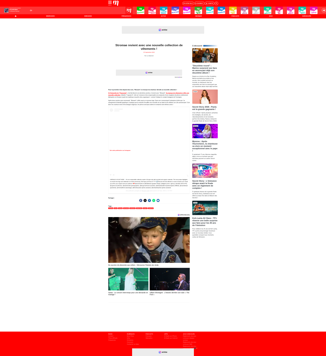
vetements (132, 208)
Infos (128, 338)
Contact (110, 336)
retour (115, 208)
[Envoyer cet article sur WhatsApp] (153, 201)
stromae (111, 208)
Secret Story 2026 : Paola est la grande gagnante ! (204, 108)
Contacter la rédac (133, 344)
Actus (163, 16)
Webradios (50, 16)
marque (120, 208)
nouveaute (126, 208)
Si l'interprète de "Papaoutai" (117, 93)
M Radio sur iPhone (170, 336)
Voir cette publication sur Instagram (120, 150)
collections (139, 208)
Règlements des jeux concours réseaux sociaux (189, 338)
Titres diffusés (112, 338)
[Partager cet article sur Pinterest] (149, 201)
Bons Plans (130, 336)
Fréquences (126, 16)
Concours (130, 342)
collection (150, 208)
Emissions (88, 16)
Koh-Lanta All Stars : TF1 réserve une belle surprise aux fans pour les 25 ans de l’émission (204, 221)
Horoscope (306, 16)
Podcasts (235, 16)
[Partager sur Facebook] (140, 201)
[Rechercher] (216, 3)
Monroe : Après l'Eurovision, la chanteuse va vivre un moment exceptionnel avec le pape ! (205, 146)
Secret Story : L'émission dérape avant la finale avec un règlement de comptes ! (204, 184)
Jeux (271, 16)
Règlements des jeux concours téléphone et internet (190, 348)
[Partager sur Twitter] (145, 201)
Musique (198, 16)
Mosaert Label (146, 190)
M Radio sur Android (170, 338)
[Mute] (31, 10)
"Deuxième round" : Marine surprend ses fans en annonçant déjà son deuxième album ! (204, 69)
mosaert (145, 208)
